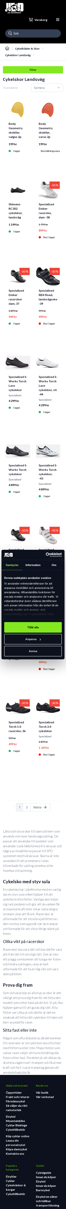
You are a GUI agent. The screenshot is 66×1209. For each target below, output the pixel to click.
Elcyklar (11, 1176)
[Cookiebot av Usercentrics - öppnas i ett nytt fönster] (46, 555)
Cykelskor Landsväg (18, 55)
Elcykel (10, 1116)
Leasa (10, 1140)
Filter (33, 69)
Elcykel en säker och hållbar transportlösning (47, 1201)
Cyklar (10, 1180)
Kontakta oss (15, 1153)
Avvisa (33, 650)
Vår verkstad (45, 1097)
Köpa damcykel (16, 1149)
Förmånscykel (15, 1101)
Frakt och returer (18, 1097)
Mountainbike (15, 1121)
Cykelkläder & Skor (27, 48)
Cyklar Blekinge (16, 1125)
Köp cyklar (13, 1136)
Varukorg (40, 19)
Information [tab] (33, 564)
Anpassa (30, 639)
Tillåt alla (33, 627)
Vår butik (42, 1092)
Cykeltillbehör (15, 1129)
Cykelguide (43, 1172)
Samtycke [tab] (12, 564)
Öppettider (14, 1092)
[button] (10, 33)
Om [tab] (54, 564)
